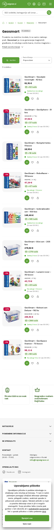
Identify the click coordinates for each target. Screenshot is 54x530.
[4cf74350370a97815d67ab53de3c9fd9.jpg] (12, 316)
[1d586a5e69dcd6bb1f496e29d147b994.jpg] (12, 250)
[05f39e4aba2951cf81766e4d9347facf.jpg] (12, 85)
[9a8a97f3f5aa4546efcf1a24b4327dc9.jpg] (12, 349)
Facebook (11, 472)
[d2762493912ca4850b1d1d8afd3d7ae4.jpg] (12, 217)
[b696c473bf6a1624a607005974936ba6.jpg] (12, 151)
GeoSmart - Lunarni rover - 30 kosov (38, 273)
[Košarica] (44, 4)
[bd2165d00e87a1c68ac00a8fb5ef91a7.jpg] (12, 118)
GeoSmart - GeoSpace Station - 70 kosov (36, 342)
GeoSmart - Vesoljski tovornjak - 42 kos (35, 78)
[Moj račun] (34, 4)
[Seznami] (29, 4)
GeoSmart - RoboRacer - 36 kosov (37, 174)
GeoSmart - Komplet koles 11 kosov (38, 144)
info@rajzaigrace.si (39, 460)
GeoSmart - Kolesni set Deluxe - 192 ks (36, 309)
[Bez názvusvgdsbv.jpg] (12, 280)
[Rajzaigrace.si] (3, 23)
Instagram (26, 472)
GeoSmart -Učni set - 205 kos (37, 243)
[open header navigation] (50, 4)
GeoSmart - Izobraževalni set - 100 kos (37, 210)
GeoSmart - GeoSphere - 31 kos (38, 111)
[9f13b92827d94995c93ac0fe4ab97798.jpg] (12, 182)
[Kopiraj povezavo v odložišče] (37, 98)
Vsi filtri (13, 60)
